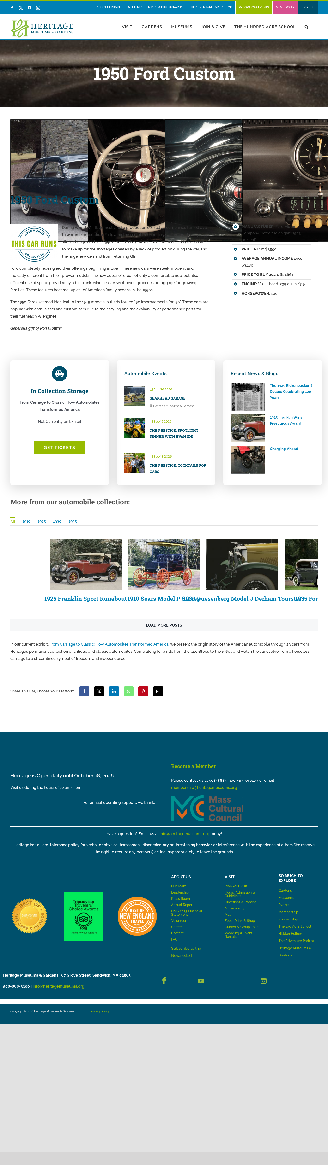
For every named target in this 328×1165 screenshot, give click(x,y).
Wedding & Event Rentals (238, 934)
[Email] (158, 691)
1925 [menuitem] (42, 521)
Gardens (285, 890)
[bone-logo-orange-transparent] (137, 898)
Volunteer (178, 921)
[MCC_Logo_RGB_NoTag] (207, 797)
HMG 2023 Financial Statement (186, 912)
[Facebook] (84, 691)
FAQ (174, 939)
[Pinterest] (143, 691)
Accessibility (234, 908)
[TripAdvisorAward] (83, 893)
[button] (307, 26)
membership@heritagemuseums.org (204, 787)
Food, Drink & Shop (240, 921)
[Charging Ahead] (248, 460)
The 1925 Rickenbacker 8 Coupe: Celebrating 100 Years (291, 392)
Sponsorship (288, 919)
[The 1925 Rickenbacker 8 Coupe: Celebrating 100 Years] (248, 397)
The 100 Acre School (295, 926)
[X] (99, 691)
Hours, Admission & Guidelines (240, 894)
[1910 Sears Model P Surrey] (164, 564)
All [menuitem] (12, 521)
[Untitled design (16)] (29, 898)
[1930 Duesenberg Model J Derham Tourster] (242, 564)
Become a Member (193, 766)
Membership (288, 912)
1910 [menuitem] (26, 521)
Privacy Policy (100, 1011)
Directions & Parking (241, 902)
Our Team (178, 886)
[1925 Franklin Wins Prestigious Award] (248, 428)
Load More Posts (164, 625)
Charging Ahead (284, 449)
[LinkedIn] (114, 691)
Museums (286, 898)
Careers (177, 927)
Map (228, 914)
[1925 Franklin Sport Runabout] (86, 564)
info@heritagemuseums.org (184, 834)
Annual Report (182, 905)
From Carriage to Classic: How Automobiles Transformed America (109, 644)
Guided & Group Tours (242, 927)
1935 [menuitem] (73, 521)
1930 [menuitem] (57, 521)
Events (284, 905)
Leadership (180, 892)
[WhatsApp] (129, 691)
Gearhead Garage (168, 398)
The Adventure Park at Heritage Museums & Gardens (296, 948)
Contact (177, 933)
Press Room (180, 899)
